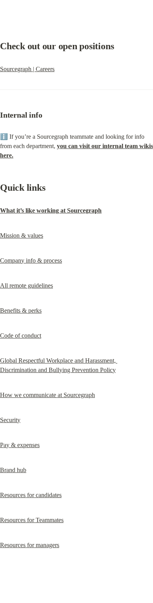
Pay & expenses (20, 445)
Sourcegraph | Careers (27, 69)
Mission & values (21, 235)
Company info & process (31, 260)
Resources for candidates (31, 495)
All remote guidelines (26, 285)
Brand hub (13, 470)
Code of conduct (20, 335)
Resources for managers (29, 545)
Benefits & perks (21, 310)
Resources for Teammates (32, 520)
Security (10, 420)
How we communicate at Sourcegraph (47, 395)
